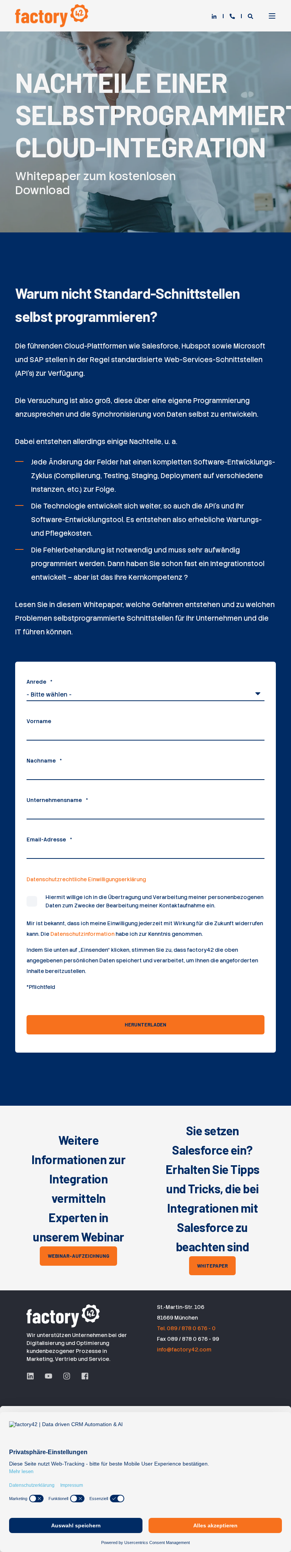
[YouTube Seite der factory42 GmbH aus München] (48, 1376)
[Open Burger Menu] (272, 15)
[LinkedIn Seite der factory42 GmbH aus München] (33, 1376)
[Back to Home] (53, 15)
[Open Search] (250, 16)
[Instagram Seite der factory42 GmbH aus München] (67, 1376)
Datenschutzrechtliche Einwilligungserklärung (86, 879)
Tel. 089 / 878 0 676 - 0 (186, 1328)
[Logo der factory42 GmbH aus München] (64, 1315)
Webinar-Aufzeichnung (78, 1256)
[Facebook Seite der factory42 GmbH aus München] (82, 1376)
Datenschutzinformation (82, 934)
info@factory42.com (184, 1349)
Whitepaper (212, 1266)
